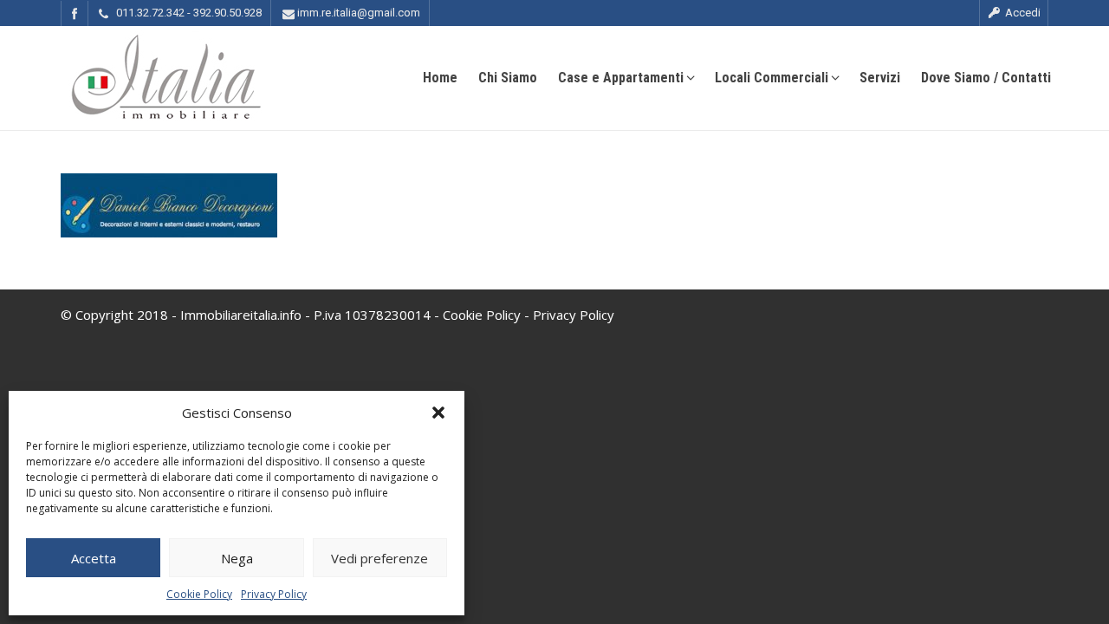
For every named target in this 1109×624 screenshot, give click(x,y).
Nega (237, 558)
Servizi (879, 77)
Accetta (93, 558)
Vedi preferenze (379, 558)
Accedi (1021, 12)
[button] (438, 412)
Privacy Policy (274, 594)
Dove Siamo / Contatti (986, 77)
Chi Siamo (507, 77)
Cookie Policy (199, 594)
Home (440, 77)
